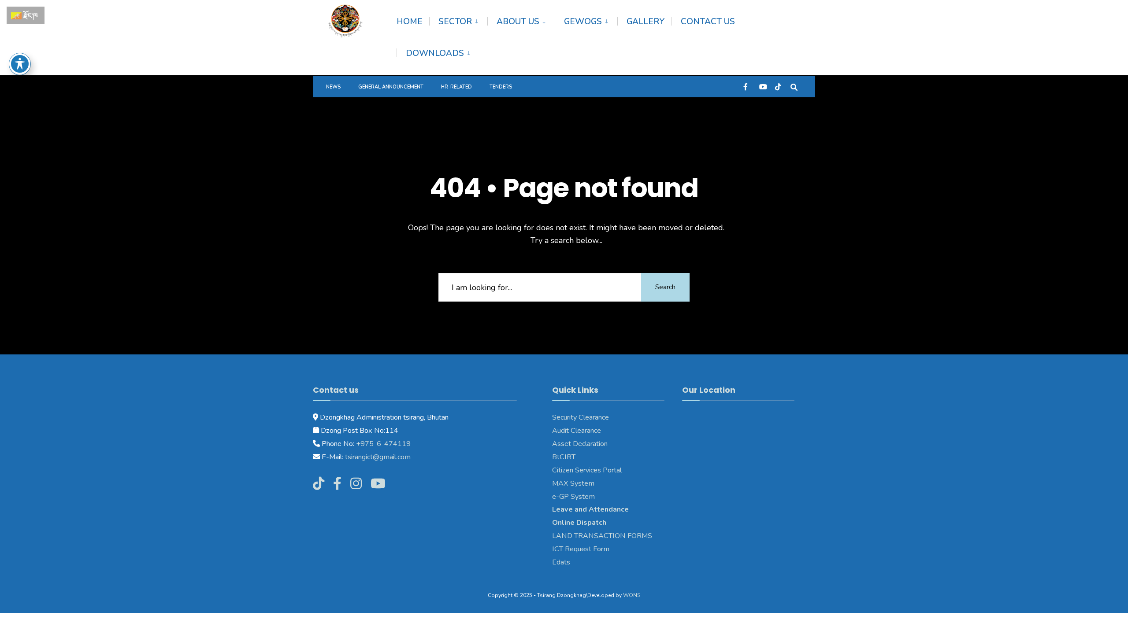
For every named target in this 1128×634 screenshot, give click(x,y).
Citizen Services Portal (587, 470)
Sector (455, 21)
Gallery (646, 21)
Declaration (589, 444)
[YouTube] (762, 86)
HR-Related (456, 87)
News (333, 87)
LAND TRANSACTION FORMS (602, 536)
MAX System (573, 483)
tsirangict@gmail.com (377, 457)
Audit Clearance (576, 430)
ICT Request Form (580, 549)
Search (665, 287)
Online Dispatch (579, 522)
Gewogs (583, 21)
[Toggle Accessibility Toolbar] (19, 63)
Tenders (501, 87)
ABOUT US (518, 21)
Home (410, 21)
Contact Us (708, 21)
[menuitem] (458, 20)
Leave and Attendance (591, 509)
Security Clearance (580, 417)
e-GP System (573, 496)
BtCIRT (563, 457)
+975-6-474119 (382, 444)
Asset (561, 444)
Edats (561, 562)
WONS (631, 595)
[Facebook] (746, 86)
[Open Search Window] (794, 86)
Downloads (435, 53)
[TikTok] (778, 86)
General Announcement (390, 87)
